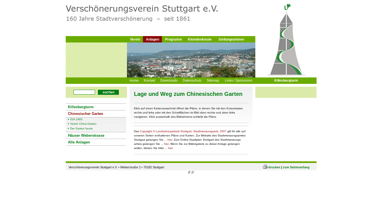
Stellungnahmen (231, 39)
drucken (274, 167)
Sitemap (213, 80)
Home (134, 80)
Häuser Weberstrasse (86, 135)
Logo (139, 17)
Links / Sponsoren (238, 80)
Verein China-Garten (83, 124)
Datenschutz (192, 80)
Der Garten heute (81, 128)
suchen (108, 92)
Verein (135, 39)
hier (170, 139)
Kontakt (149, 80)
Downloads (169, 80)
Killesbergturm (286, 80)
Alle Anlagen (79, 142)
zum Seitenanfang (296, 167)
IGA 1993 (76, 119)
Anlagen (152, 39)
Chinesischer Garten (85, 114)
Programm (173, 39)
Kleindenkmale (200, 39)
